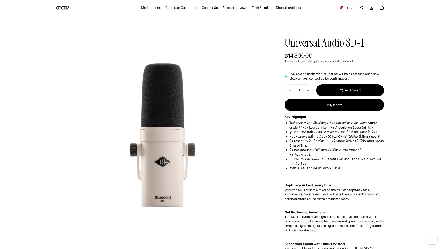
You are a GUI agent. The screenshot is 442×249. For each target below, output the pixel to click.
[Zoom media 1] (163, 137)
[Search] (362, 8)
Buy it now (334, 105)
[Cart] (382, 8)
